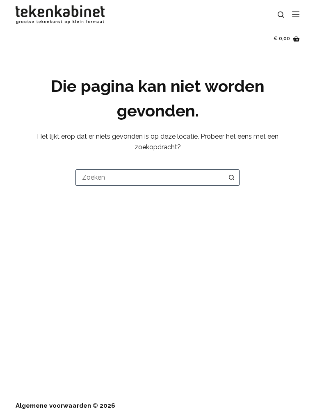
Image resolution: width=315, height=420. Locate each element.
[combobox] (150, 177)
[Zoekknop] (231, 177)
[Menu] (295, 14)
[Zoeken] (281, 14)
